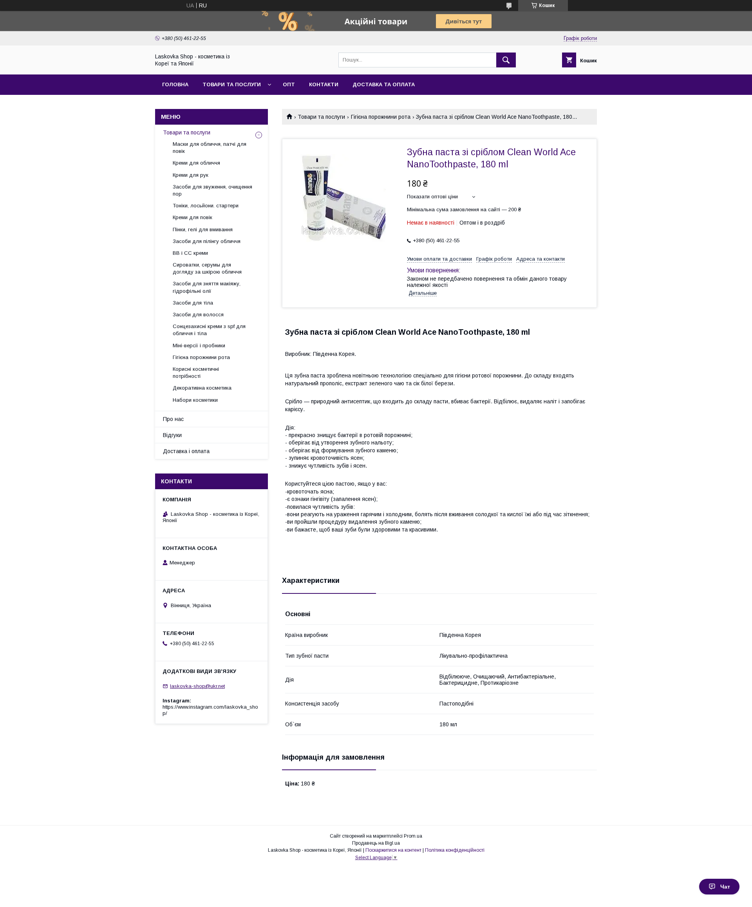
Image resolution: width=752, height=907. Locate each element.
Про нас (173, 419)
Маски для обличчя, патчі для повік (209, 147)
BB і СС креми (190, 253)
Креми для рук (190, 175)
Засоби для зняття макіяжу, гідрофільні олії (206, 287)
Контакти (323, 84)
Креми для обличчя (196, 163)
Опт (289, 84)
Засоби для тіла (193, 303)
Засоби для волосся (198, 314)
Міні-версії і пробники (199, 345)
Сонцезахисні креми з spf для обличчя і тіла (209, 329)
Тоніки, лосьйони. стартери (206, 206)
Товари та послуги (231, 84)
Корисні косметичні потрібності (196, 372)
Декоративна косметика (202, 388)
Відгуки (172, 435)
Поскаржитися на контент (393, 850)
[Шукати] (506, 60)
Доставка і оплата (186, 451)
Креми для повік (192, 217)
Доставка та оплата (383, 84)
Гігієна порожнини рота (380, 117)
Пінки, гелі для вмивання (203, 229)
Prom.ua (413, 836)
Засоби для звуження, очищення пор (212, 190)
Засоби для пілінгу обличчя (206, 241)
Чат (725, 886)
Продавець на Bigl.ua (376, 843)
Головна (175, 84)
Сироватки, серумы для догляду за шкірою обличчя (207, 268)
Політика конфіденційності (454, 850)
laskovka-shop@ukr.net (197, 686)
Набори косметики (195, 400)
